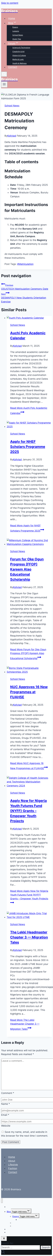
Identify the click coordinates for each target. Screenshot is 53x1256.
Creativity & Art (18, 51)
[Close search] (4, 1238)
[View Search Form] (4, 74)
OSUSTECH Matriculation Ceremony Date (24, 287)
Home (11, 18)
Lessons (15, 31)
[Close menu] (2, 1200)
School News (17, 35)
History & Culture (19, 55)
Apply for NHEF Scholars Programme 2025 (27, 447)
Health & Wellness (19, 63)
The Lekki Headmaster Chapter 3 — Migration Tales (29, 937)
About (11, 1160)
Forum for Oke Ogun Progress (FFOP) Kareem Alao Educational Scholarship (27, 569)
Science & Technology (21, 47)
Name (5, 1104)
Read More (28, 654)
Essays (15, 27)
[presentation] (29, 318)
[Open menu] (4, 84)
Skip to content (9, 3)
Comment (7, 1093)
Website (5, 1125)
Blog (9, 1211)
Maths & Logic (18, 59)
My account (12, 1232)
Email (5, 1114)
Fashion (12, 1168)
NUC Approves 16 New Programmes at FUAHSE (29, 692)
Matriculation (25, 264)
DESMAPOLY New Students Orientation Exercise (23, 298)
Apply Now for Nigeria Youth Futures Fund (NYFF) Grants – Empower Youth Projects (28, 811)
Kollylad (11, 135)
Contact (12, 67)
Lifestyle (13, 1164)
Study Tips (16, 39)
